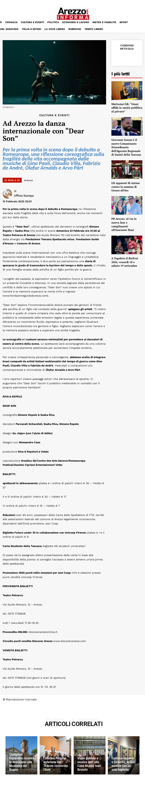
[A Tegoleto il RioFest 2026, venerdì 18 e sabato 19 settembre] (126, 245)
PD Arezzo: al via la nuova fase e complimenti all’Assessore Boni (124, 224)
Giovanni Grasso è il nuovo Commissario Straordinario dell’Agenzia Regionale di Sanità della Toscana (126, 147)
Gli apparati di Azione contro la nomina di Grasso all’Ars (125, 186)
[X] (126, 57)
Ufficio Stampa (24, 195)
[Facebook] (118, 57)
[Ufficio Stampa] (8, 194)
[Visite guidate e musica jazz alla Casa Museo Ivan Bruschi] (90, 755)
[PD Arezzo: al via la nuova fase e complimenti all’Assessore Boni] (126, 205)
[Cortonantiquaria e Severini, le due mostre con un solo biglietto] (124, 755)
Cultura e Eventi (54, 115)
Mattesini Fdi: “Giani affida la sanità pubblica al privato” (126, 107)
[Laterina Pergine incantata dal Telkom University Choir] (56, 755)
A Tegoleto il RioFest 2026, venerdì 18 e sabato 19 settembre (124, 261)
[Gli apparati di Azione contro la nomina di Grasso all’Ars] (126, 169)
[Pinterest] (135, 57)
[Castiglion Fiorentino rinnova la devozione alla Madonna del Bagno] (21, 755)
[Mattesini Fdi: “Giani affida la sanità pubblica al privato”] (126, 90)
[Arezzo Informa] (73, 14)
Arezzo (28, 180)
